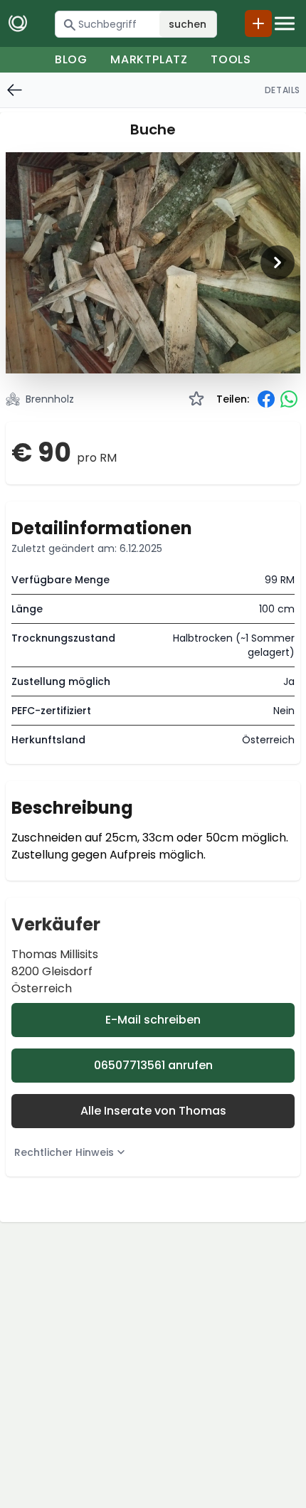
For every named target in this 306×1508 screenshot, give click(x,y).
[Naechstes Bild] (277, 262)
